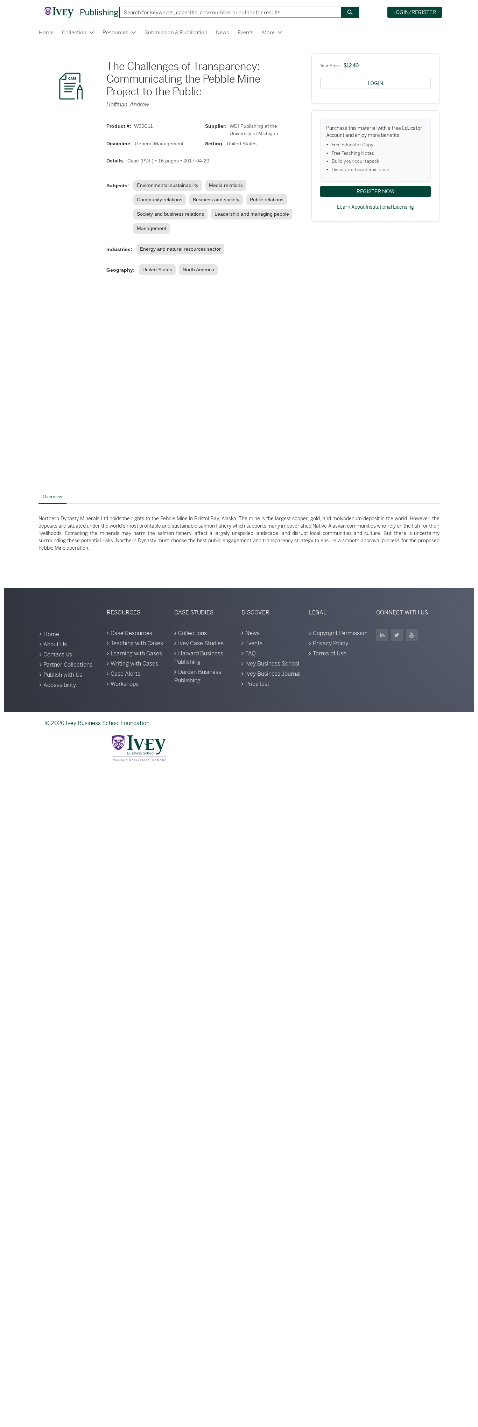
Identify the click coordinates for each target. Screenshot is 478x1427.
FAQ (250, 653)
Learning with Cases (136, 653)
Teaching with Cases (137, 643)
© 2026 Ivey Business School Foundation (97, 723)
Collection (74, 32)
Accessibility (59, 685)
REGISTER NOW (376, 191)
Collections (192, 633)
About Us (55, 644)
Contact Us (57, 654)
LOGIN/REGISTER (414, 12)
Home (46, 32)
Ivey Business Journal (273, 673)
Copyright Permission (340, 633)
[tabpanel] (239, 533)
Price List (257, 684)
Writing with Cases (134, 663)
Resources (115, 32)
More (268, 32)
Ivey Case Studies (201, 643)
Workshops (125, 684)
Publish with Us (62, 674)
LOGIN (375, 83)
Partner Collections (67, 664)
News (222, 32)
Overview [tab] (52, 497)
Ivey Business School (272, 663)
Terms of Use (329, 653)
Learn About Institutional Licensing (375, 207)
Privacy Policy (330, 643)
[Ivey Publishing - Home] (81, 12)
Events (246, 32)
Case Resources (131, 633)
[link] (169, 185)
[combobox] (228, 12)
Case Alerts (125, 673)
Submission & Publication (176, 32)
